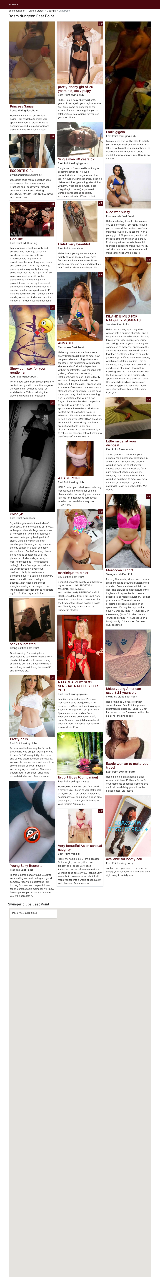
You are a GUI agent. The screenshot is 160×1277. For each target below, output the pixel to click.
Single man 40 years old (76, 159)
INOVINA (13, 4)
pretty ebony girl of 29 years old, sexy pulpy (75, 89)
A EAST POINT (69, 478)
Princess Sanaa (22, 106)
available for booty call (124, 859)
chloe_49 (17, 514)
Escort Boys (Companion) (78, 777)
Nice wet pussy (118, 212)
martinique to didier (73, 573)
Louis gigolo (115, 132)
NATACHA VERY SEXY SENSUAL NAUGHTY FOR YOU (78, 686)
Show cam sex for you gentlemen (27, 370)
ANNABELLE (68, 343)
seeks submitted (23, 644)
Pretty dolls (19, 739)
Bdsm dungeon (17, 10)
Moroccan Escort (119, 570)
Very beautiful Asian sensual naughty (80, 848)
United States (36, 10)
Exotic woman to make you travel (127, 765)
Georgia (51, 10)
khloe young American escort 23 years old (123, 691)
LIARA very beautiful (74, 244)
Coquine (16, 239)
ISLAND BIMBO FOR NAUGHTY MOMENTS (123, 318)
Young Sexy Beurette (26, 866)
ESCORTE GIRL (21, 171)
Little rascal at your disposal (121, 443)
